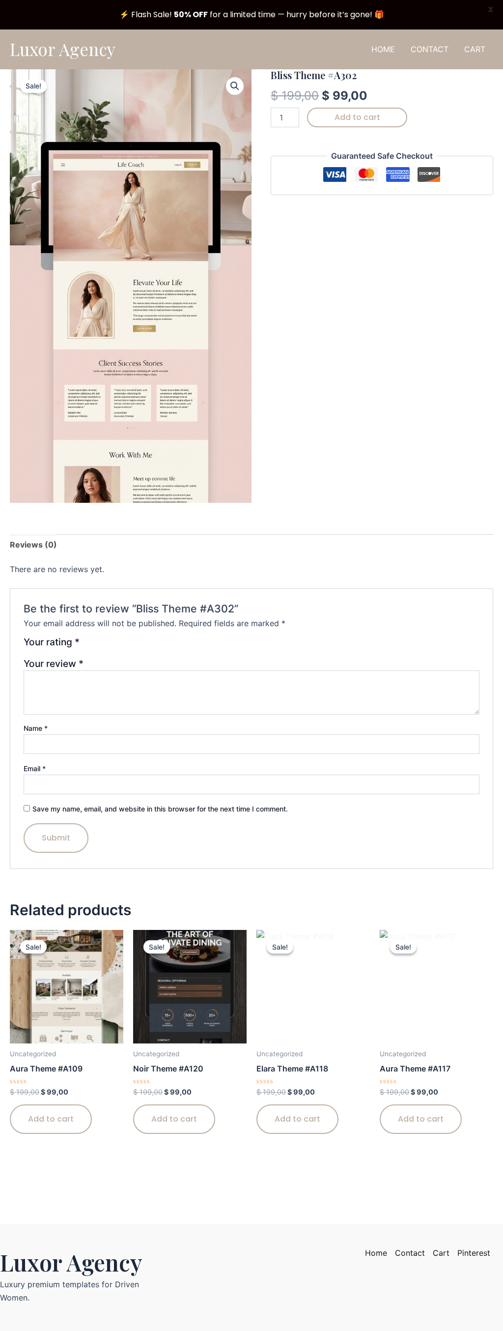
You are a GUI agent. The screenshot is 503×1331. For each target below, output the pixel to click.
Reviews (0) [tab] (33, 545)
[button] (235, 86)
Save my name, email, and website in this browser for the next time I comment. (160, 809)
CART (474, 49)
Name (36, 728)
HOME (383, 49)
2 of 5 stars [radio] (101, 645)
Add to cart (357, 117)
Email (35, 768)
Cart (441, 1253)
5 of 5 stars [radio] (136, 645)
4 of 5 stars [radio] (124, 645)
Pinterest (473, 1253)
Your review (54, 663)
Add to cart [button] (51, 1119)
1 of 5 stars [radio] (88, 645)
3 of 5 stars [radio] (112, 645)
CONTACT (429, 49)
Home (376, 1253)
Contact (410, 1253)
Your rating (52, 642)
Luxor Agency (62, 48)
